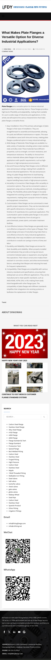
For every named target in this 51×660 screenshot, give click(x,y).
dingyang (8, 49)
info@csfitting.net (15, 526)
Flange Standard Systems (14, 397)
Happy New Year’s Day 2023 (14, 360)
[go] (44, 416)
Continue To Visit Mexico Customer (19, 394)
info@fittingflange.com (17, 523)
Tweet (4, 302)
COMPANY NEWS (7, 51)
